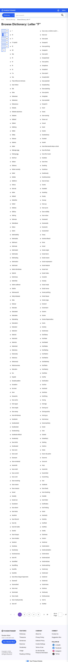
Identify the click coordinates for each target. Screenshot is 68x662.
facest (44, 123)
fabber (14, 123)
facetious (44, 169)
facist (43, 427)
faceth (44, 142)
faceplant (45, 69)
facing (44, 400)
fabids (14, 177)
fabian (14, 162)
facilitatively (45, 361)
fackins (44, 446)
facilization (45, 381)
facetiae (44, 158)
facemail (14, 581)
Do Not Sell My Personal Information (42, 652)
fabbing (14, 127)
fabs (13, 300)
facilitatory (45, 369)
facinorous (45, 419)
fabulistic (14, 338)
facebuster (15, 446)
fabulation (15, 323)
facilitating (45, 350)
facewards (45, 223)
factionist (44, 581)
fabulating (15, 319)
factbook (44, 484)
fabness (14, 219)
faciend (44, 304)
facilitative (45, 358)
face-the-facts (46, 150)
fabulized (14, 346)
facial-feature (46, 265)
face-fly (14, 523)
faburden (14, 369)
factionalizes (46, 561)
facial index (45, 273)
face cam (14, 450)
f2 (12, 46)
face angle (15, 408)
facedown (15, 504)
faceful (14, 531)
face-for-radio (16, 527)
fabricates (15, 254)
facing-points (46, 411)
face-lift (14, 557)
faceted (44, 138)
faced (13, 492)
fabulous (14, 358)
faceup (44, 200)
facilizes (44, 392)
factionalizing (46, 565)
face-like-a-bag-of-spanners (20, 577)
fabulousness (16, 365)
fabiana (14, 165)
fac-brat (14, 388)
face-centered (16, 461)
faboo (13, 227)
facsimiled (45, 473)
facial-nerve (45, 288)
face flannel (15, 519)
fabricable (15, 238)
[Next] (44, 615)
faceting (44, 165)
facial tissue (45, 296)
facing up (45, 415)
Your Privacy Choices (36, 661)
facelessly (15, 550)
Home (2, 19)
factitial (44, 604)
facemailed (15, 584)
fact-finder (45, 500)
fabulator (14, 327)
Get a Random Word (9, 642)
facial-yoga (45, 300)
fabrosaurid (15, 292)
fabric (13, 231)
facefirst (14, 515)
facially (44, 281)
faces (43, 112)
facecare (14, 458)
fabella (14, 142)
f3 (12, 58)
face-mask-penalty (17, 600)
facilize (44, 384)
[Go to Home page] (9, 10)
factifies (44, 527)
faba (13, 92)
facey (43, 235)
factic (43, 511)
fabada (14, 108)
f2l (12, 50)
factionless (45, 584)
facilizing (44, 396)
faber (13, 146)
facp (43, 465)
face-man (14, 588)
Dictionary (7, 15)
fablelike (14, 200)
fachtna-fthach (46, 238)
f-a (13, 73)
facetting (44, 192)
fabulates (14, 315)
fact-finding (45, 507)
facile (43, 323)
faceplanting (45, 85)
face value (45, 215)
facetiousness (46, 177)
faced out (14, 500)
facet (43, 127)
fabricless (15, 277)
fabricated (15, 250)
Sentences (22, 641)
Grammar (22, 644)
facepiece (45, 65)
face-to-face (45, 181)
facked (44, 434)
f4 (12, 62)
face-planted (45, 81)
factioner (44, 577)
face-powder (45, 100)
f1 (12, 39)
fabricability (15, 235)
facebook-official (17, 434)
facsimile (44, 469)
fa (12, 69)
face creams (15, 488)
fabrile (14, 288)
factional (44, 542)
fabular (14, 304)
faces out (44, 119)
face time (44, 162)
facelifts (14, 569)
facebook (14, 419)
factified (44, 523)
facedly (14, 496)
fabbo (13, 131)
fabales (14, 115)
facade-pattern (16, 381)
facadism (14, 384)
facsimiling (45, 477)
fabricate (14, 246)
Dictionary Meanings (10, 19)
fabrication (15, 261)
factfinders (45, 504)
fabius (14, 185)
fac (13, 373)
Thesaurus (22, 637)
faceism (14, 542)
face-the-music (46, 154)
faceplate (45, 96)
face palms (45, 62)
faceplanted (45, 77)
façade (14, 377)
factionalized (46, 557)
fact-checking (46, 492)
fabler (13, 204)
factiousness (46, 596)
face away (15, 411)
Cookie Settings (40, 644)
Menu (64, 10)
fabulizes (14, 350)
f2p (13, 54)
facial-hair (45, 269)
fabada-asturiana (17, 112)
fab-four (14, 158)
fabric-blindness (16, 269)
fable (13, 192)
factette (44, 496)
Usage (21, 651)
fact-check (45, 488)
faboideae (15, 223)
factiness (44, 534)
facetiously (45, 173)
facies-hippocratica (47, 319)
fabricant (14, 242)
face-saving (45, 115)
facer (43, 108)
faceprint (44, 104)
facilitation (45, 354)
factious (44, 588)
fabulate (14, 308)
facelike (14, 573)
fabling (14, 215)
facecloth (14, 465)
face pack (45, 39)
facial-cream (45, 258)
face (13, 392)
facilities (44, 373)
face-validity (45, 212)
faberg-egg (15, 154)
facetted (44, 188)
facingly (44, 404)
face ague (15, 404)
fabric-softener (16, 285)
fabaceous (15, 104)
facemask (15, 592)
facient (44, 311)
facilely (44, 327)
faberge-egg (15, 150)
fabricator (14, 265)
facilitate (44, 338)
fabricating (15, 258)
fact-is (44, 600)
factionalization (46, 550)
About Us (38, 634)
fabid (13, 173)
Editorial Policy (40, 641)
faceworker (45, 231)
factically (44, 515)
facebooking (15, 431)
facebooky (15, 438)
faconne (44, 458)
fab (13, 88)
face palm (45, 54)
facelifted (14, 561)
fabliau (14, 212)
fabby (13, 135)
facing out (45, 408)
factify (44, 531)
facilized (44, 388)
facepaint (45, 42)
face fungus (15, 534)
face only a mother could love (50, 31)
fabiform (14, 181)
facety (44, 196)
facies (44, 315)
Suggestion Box (56, 637)
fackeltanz (45, 438)
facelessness (16, 554)
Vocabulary (22, 647)
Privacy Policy (40, 637)
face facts (15, 511)
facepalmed (45, 58)
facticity (44, 519)
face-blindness (16, 415)
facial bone (45, 254)
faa (13, 77)
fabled (14, 196)
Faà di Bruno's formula (18, 81)
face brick (15, 442)
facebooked (15, 423)
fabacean (14, 100)
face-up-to (45, 208)
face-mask (15, 596)
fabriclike (14, 281)
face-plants (45, 92)
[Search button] (63, 15)
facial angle (45, 250)
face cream (15, 484)
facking (44, 442)
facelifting (15, 565)
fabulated (14, 311)
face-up (44, 204)
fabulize (14, 342)
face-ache (15, 400)
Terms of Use (39, 647)
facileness (45, 331)
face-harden (15, 538)
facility (44, 377)
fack (43, 431)
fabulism (14, 331)
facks (43, 450)
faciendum (45, 308)
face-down (15, 507)
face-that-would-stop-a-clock (50, 146)
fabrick (14, 273)
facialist (44, 277)
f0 (12, 35)
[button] (58, 10)
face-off (14, 604)
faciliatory (45, 335)
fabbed (14, 119)
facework (44, 227)
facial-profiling (46, 292)
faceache (14, 396)
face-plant (45, 73)
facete (44, 131)
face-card (14, 454)
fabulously (15, 361)
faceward (45, 219)
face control (15, 473)
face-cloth (15, 469)
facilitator (44, 365)
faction (44, 538)
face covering (16, 481)
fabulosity (15, 354)
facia (43, 242)
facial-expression (47, 261)
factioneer (45, 573)
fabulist (14, 335)
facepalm (45, 50)
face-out (44, 35)
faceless (14, 546)
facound (44, 461)
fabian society (16, 169)
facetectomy (45, 135)
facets (44, 185)
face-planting (46, 88)
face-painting (46, 46)
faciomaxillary (46, 423)
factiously (45, 592)
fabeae (14, 138)
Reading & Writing (24, 654)
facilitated (45, 342)
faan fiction (15, 85)
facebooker (15, 427)
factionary (45, 569)
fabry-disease (16, 296)
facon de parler (46, 454)
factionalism (45, 546)
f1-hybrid (14, 42)
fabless (14, 208)
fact (43, 481)
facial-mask (45, 285)
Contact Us (55, 634)
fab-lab (14, 188)
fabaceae (14, 96)
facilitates (45, 346)
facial (43, 246)
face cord (14, 477)
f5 (12, 65)
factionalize (45, 554)
